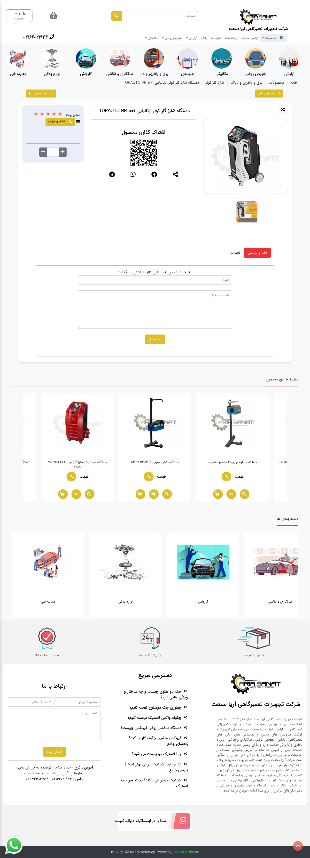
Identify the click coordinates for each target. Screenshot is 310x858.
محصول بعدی (44, 93)
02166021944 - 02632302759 (49, 779)
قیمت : (237, 476)
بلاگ (204, 38)
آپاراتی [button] (192, 38)
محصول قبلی (266, 93)
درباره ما (216, 38)
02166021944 (225, 480)
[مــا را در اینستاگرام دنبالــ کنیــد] (178, 822)
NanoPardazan (186, 852)
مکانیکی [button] (152, 38)
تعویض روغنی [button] (173, 38)
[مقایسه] (283, 109)
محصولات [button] (271, 38)
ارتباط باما (231, 38)
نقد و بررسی (257, 252)
